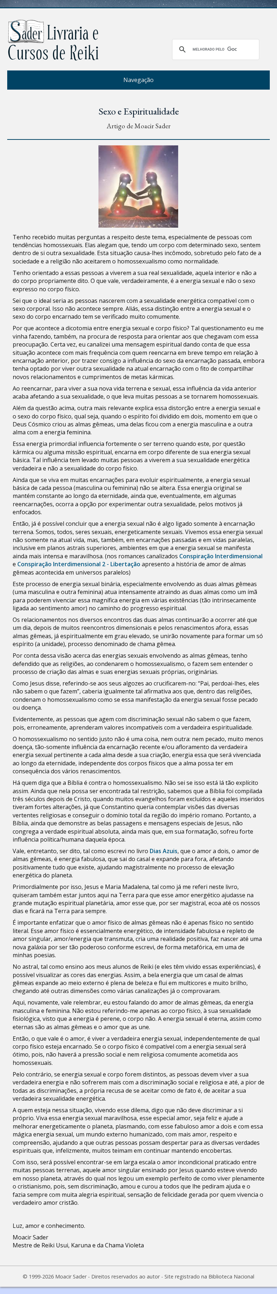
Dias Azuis (163, 851)
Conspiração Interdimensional (221, 556)
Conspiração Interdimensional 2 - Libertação (78, 564)
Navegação (138, 80)
